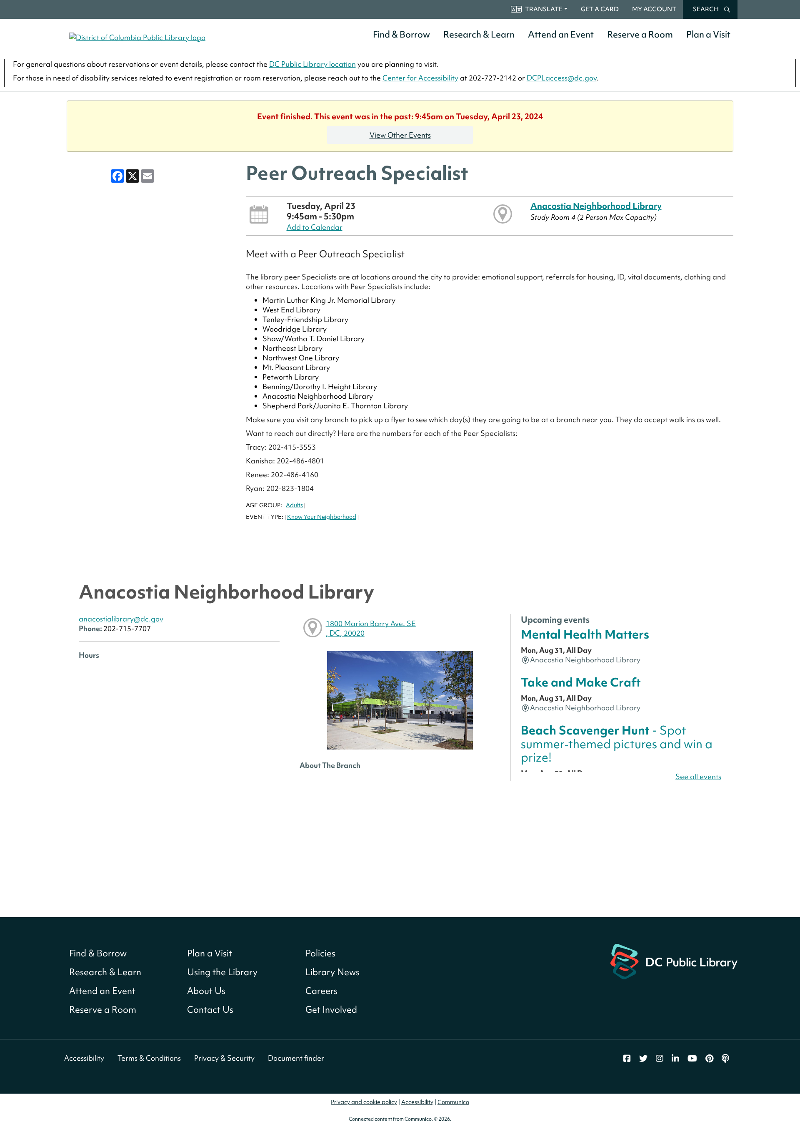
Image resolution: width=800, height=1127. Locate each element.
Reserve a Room (640, 34)
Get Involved (331, 1010)
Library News (332, 972)
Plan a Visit (708, 34)
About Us (206, 991)
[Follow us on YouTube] (692, 1058)
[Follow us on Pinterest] (709, 1058)
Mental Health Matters (585, 634)
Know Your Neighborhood (321, 517)
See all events (698, 776)
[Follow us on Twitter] (643, 1058)
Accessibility (84, 1058)
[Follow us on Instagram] (659, 1058)
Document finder (296, 1058)
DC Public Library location (312, 64)
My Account (654, 9)
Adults (294, 505)
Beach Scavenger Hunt (616, 743)
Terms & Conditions (149, 1058)
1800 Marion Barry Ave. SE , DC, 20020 (371, 628)
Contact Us (210, 1010)
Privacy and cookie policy (364, 1102)
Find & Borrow (401, 34)
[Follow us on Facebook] (627, 1058)
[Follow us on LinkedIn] (675, 1058)
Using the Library (222, 972)
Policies (320, 953)
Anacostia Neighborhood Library (596, 205)
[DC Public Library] (674, 960)
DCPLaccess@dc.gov (562, 78)
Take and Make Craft (581, 682)
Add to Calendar (314, 227)
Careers (321, 991)
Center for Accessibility (420, 78)
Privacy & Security (224, 1058)
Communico (453, 1102)
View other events (400, 135)
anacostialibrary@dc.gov (121, 619)
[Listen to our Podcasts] (725, 1058)
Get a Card (600, 9)
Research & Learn (479, 34)
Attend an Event (561, 34)
